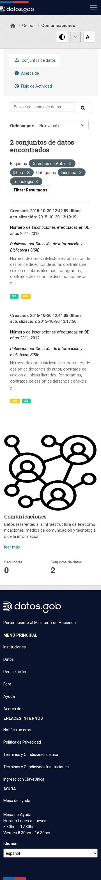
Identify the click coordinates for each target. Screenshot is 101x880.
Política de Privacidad (22, 742)
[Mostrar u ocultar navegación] (93, 7)
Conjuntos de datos (38, 60)
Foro (7, 684)
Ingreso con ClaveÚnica (23, 779)
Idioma (9, 843)
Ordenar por (21, 125)
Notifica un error (17, 730)
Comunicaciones (58, 25)
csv (25, 296)
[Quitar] (70, 164)
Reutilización (14, 671)
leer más (12, 547)
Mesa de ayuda (16, 800)
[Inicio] (13, 25)
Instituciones (14, 647)
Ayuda (9, 696)
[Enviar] (83, 108)
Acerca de (29, 73)
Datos (8, 659)
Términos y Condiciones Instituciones (36, 767)
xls (14, 296)
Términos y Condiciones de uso (30, 754)
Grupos (29, 25)
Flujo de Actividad (36, 86)
